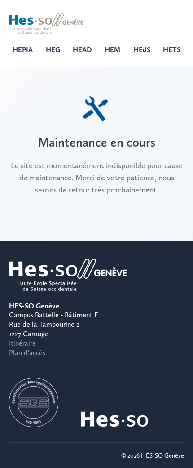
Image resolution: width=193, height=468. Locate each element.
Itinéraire (22, 343)
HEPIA (23, 49)
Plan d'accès (27, 352)
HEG (53, 49)
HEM (112, 49)
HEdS (141, 49)
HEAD (82, 49)
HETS (171, 49)
